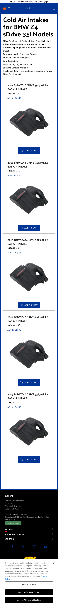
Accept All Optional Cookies (29, 599)
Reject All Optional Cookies (29, 592)
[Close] (54, 563)
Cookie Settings (13, 523)
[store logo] (29, 8)
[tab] (30, 496)
